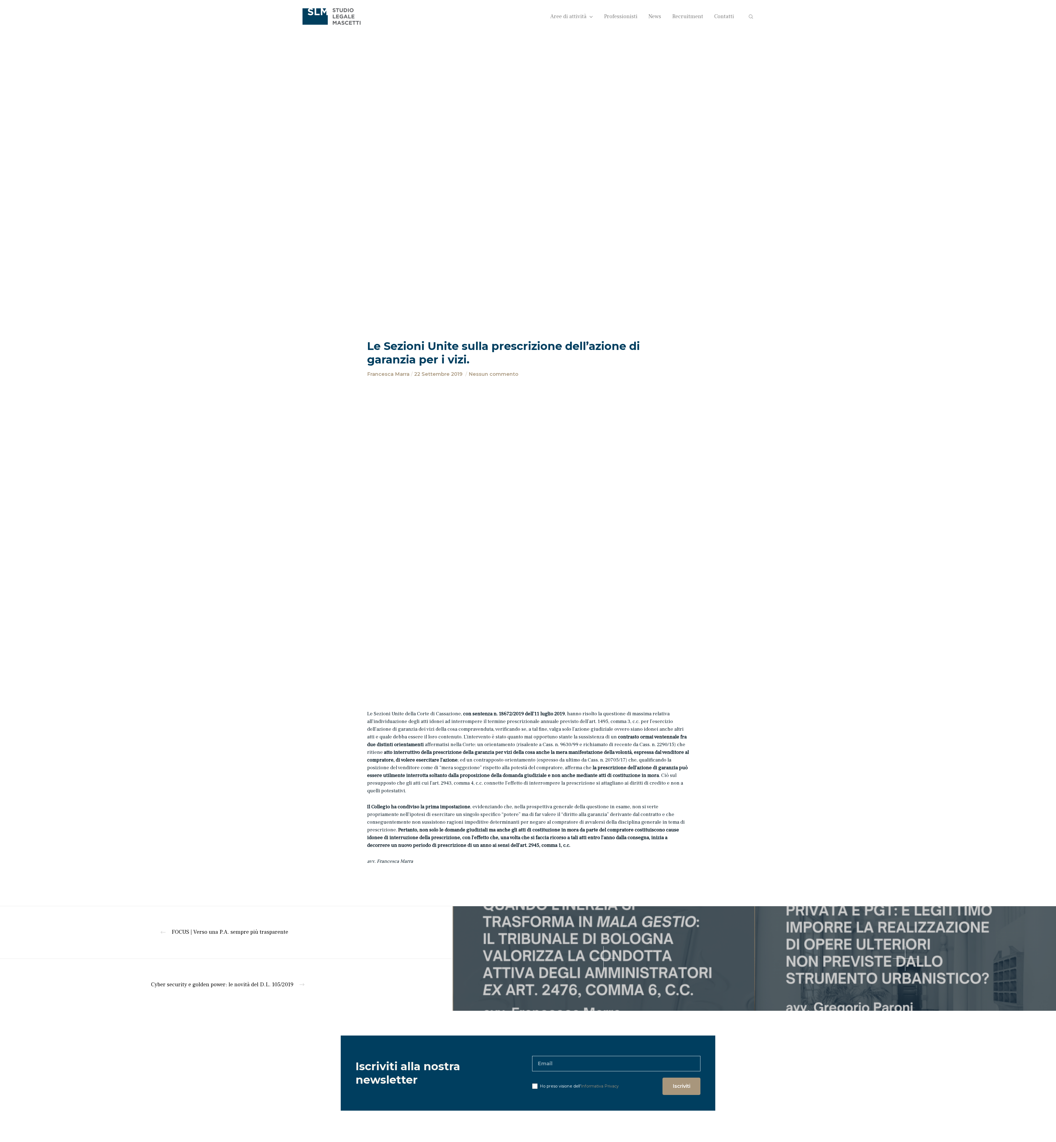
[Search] (747, 16)
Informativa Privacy (600, 1086)
